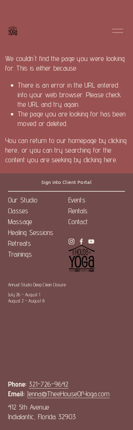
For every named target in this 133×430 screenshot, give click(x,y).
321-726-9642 (48, 384)
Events (76, 199)
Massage (20, 221)
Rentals (78, 210)
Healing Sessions (31, 232)
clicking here (100, 159)
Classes (18, 210)
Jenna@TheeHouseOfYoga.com (68, 393)
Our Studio (22, 199)
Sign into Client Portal (66, 182)
